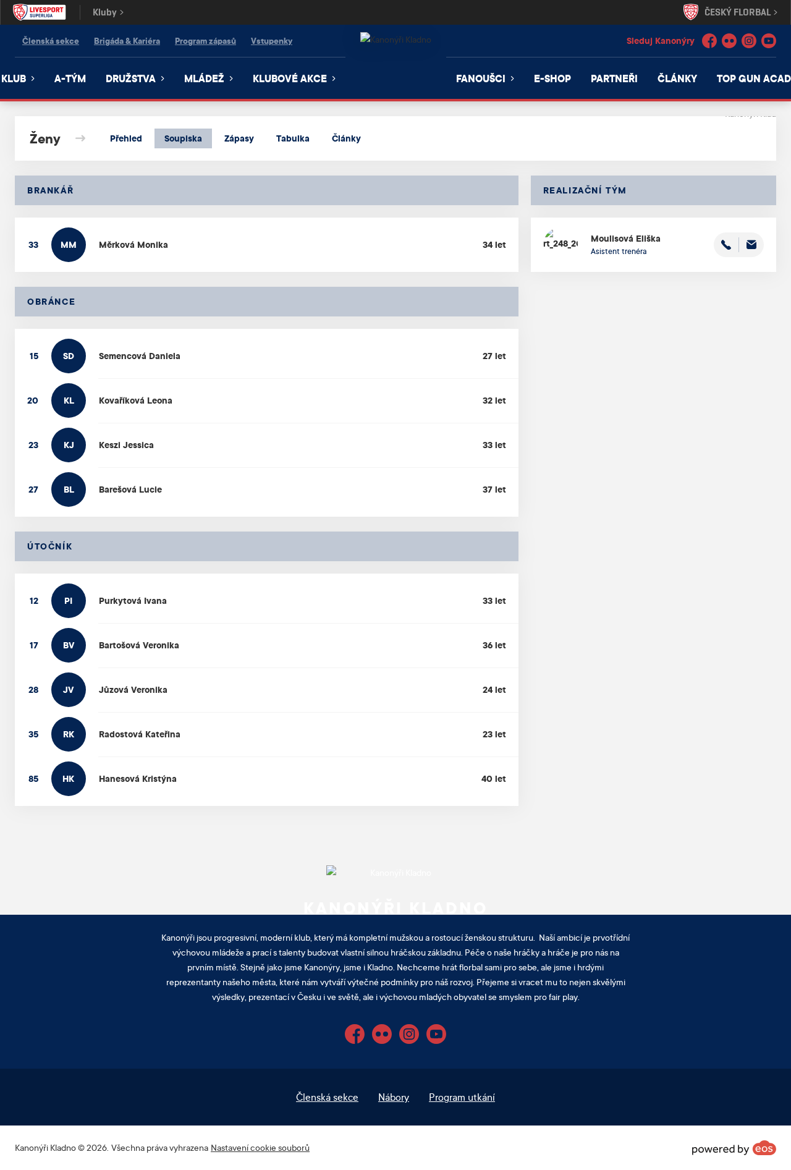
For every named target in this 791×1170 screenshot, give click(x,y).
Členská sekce (50, 40)
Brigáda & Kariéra (127, 40)
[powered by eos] (734, 1147)
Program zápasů (205, 40)
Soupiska (183, 138)
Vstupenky (271, 40)
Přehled (126, 138)
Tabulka (293, 138)
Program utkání (462, 1097)
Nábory (393, 1097)
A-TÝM (70, 78)
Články (677, 78)
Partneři (614, 78)
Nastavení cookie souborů (260, 1147)
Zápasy (239, 138)
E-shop (552, 78)
